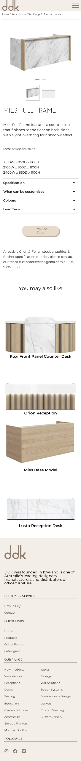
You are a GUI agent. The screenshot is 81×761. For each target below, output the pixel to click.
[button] (40, 183)
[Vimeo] (24, 751)
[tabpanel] (40, 50)
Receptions (18, 14)
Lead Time (11, 209)
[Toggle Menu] (75, 6)
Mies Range (33, 14)
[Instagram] (6, 751)
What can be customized (23, 191)
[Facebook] (15, 751)
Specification (14, 183)
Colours (9, 200)
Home (5, 14)
